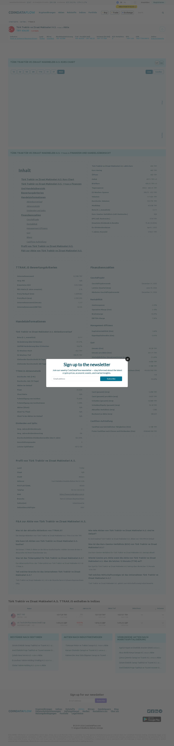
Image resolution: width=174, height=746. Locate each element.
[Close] (127, 359)
